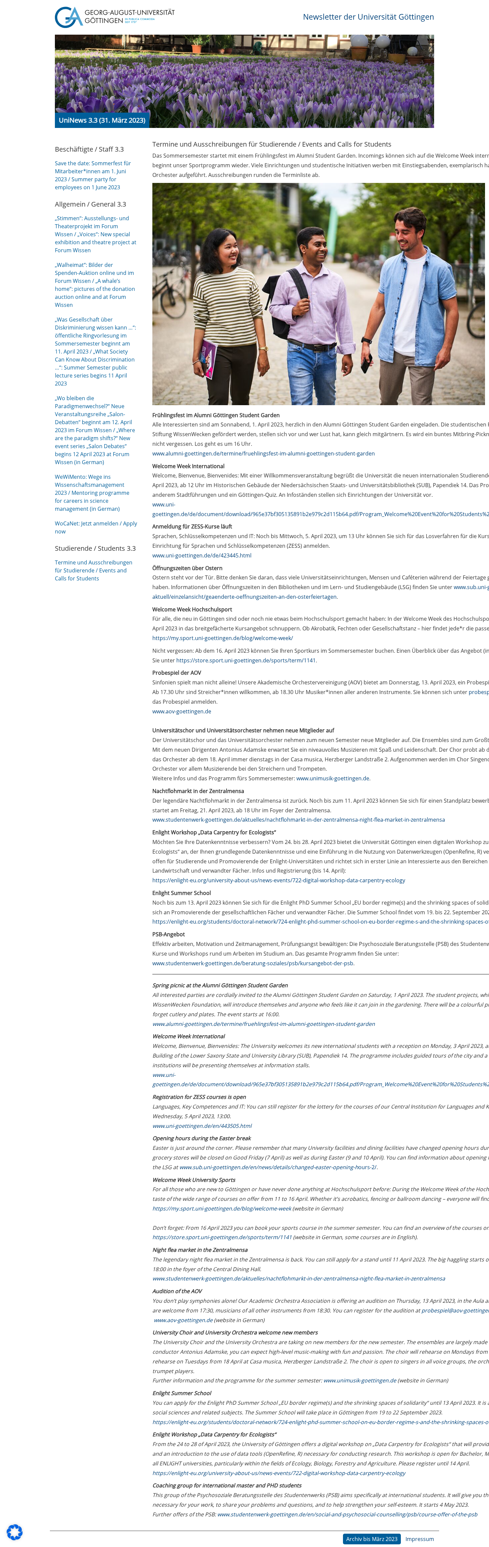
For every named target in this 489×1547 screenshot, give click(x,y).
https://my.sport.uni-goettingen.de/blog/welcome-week (221, 1208)
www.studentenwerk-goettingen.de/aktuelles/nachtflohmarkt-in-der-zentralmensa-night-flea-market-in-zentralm (292, 1278)
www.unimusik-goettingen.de (332, 778)
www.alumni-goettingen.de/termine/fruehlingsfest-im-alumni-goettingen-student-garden (263, 453)
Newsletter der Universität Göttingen (368, 16)
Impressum (420, 1539)
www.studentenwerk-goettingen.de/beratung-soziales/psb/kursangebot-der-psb (252, 963)
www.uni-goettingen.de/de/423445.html (201, 555)
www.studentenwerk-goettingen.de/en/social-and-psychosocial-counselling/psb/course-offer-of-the (341, 1514)
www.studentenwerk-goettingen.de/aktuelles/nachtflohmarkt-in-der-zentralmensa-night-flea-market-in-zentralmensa (298, 819)
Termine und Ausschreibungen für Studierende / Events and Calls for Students (93, 570)
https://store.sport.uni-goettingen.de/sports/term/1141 (246, 660)
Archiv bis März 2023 (372, 1539)
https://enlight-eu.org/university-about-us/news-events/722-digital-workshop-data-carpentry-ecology (278, 880)
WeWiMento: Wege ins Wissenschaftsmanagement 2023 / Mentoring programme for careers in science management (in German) (92, 492)
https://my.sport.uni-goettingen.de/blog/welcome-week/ (222, 638)
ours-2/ (367, 1167)
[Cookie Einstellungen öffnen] (15, 1538)
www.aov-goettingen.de (181, 711)
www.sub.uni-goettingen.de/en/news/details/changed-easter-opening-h (268, 1167)
